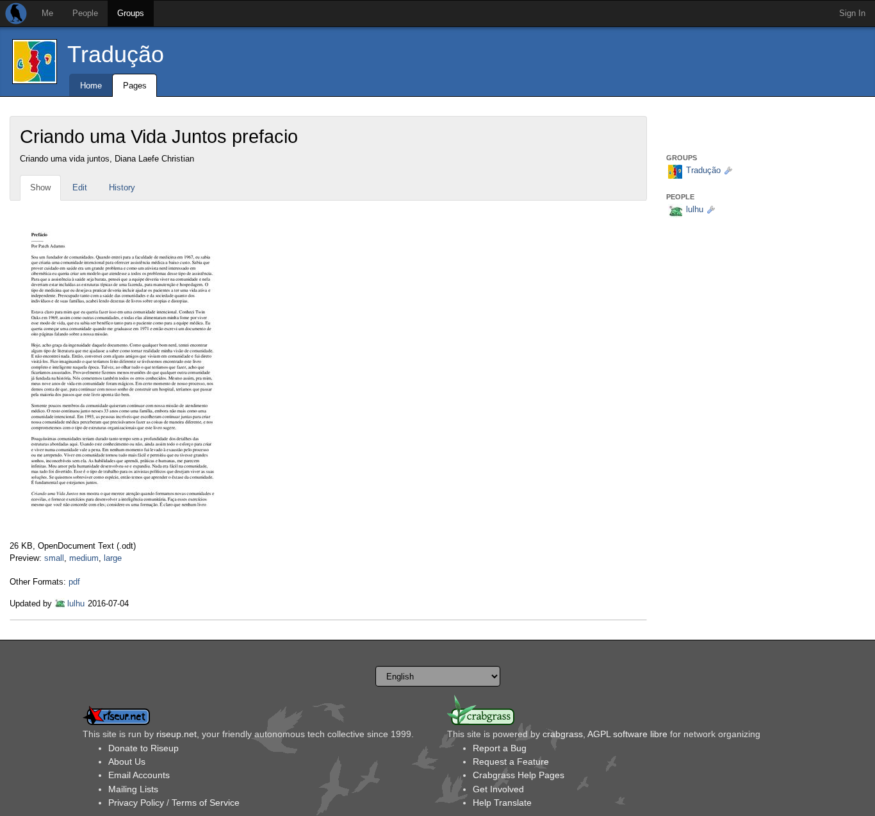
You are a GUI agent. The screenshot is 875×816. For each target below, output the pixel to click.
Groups (130, 13)
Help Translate (502, 802)
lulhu (76, 603)
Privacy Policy (136, 802)
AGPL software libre (627, 734)
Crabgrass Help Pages (518, 775)
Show (40, 187)
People (85, 13)
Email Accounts (139, 775)
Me (47, 13)
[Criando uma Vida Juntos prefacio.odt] (123, 370)
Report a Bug (500, 748)
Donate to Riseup (143, 748)
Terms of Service (206, 802)
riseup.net (176, 734)
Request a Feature (511, 761)
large (113, 558)
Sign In (852, 13)
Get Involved (498, 789)
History (122, 187)
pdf (74, 582)
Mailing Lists (133, 789)
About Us (126, 761)
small (54, 558)
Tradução (115, 54)
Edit (79, 187)
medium (84, 558)
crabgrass (563, 734)
